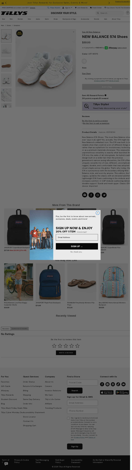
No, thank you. (76, 252)
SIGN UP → (77, 246)
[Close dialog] (98, 213)
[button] (129, 225)
